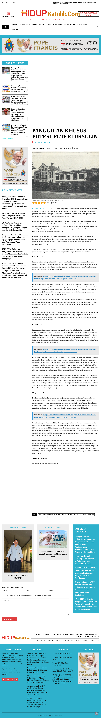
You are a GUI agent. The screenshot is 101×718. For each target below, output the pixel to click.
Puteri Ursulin (73, 514)
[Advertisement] (65, 75)
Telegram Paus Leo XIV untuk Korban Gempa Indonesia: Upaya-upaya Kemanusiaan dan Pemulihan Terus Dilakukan (18, 114)
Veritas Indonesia (7, 138)
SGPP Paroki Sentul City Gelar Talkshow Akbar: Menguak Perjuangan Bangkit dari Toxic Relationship (19, 100)
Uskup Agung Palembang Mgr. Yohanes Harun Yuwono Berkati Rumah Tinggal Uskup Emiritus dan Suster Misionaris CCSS (63, 679)
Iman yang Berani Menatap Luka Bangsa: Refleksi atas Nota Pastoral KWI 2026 (19, 88)
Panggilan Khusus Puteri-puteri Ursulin (52, 514)
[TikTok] (12, 679)
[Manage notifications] (96, 713)
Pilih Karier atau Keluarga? (62, 653)
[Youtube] (16, 679)
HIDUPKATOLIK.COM (40, 209)
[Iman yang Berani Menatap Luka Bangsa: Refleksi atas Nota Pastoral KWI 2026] (6, 88)
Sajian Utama (42, 142)
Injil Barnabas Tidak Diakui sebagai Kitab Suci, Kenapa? (62, 670)
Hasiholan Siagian (44, 148)
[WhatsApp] (92, 148)
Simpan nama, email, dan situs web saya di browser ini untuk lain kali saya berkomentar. (27, 595)
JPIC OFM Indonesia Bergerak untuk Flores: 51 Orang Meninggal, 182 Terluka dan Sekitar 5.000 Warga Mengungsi (19, 129)
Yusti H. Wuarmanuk (40, 517)
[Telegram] (97, 148)
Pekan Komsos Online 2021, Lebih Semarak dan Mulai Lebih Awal (53, 553)
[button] (96, 27)
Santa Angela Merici (87, 514)
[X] (88, 148)
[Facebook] (83, 148)
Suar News (76, 615)
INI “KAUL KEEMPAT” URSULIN (18, 577)
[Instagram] (8, 679)
